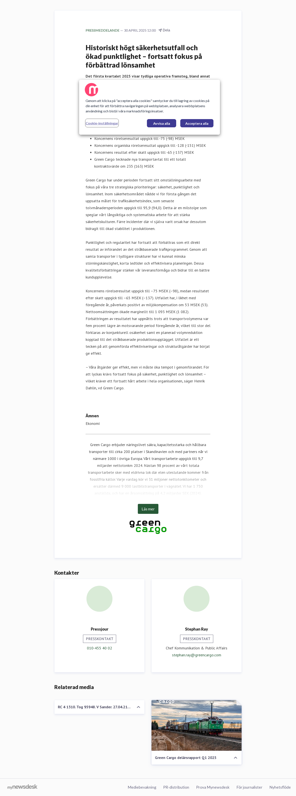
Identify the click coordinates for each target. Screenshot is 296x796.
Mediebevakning (142, 787)
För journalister (249, 787)
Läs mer (148, 508)
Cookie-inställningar (102, 123)
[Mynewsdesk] (22, 787)
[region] (149, 107)
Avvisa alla (161, 123)
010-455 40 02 (99, 648)
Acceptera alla (196, 123)
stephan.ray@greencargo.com (196, 654)
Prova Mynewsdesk (212, 787)
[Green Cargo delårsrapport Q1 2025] (196, 725)
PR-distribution (176, 787)
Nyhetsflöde (280, 787)
